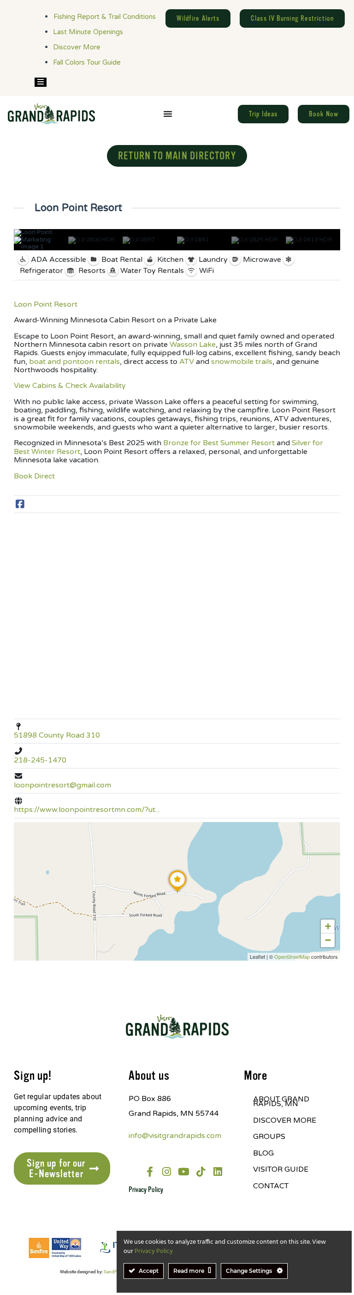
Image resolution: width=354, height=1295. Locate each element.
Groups (269, 1136)
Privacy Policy (146, 1190)
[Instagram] (167, 1172)
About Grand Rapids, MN (281, 1101)
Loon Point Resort (45, 304)
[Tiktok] (201, 1172)
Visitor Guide (280, 1169)
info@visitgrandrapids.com (175, 1135)
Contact (271, 1186)
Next (331, 243)
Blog (263, 1153)
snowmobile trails (240, 361)
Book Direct (34, 476)
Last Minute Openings (88, 32)
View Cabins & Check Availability (70, 385)
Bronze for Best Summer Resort (218, 443)
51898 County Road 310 (57, 735)
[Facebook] (20, 504)
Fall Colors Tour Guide (87, 62)
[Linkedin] (218, 1172)
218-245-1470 (40, 760)
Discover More (76, 47)
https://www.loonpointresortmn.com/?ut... (86, 809)
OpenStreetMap (292, 956)
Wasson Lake (192, 344)
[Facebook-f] (150, 1172)
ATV (185, 361)
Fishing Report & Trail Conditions (104, 16)
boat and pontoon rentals (73, 361)
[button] (177, 891)
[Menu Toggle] (167, 113)
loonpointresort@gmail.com (62, 785)
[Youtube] (184, 1172)
